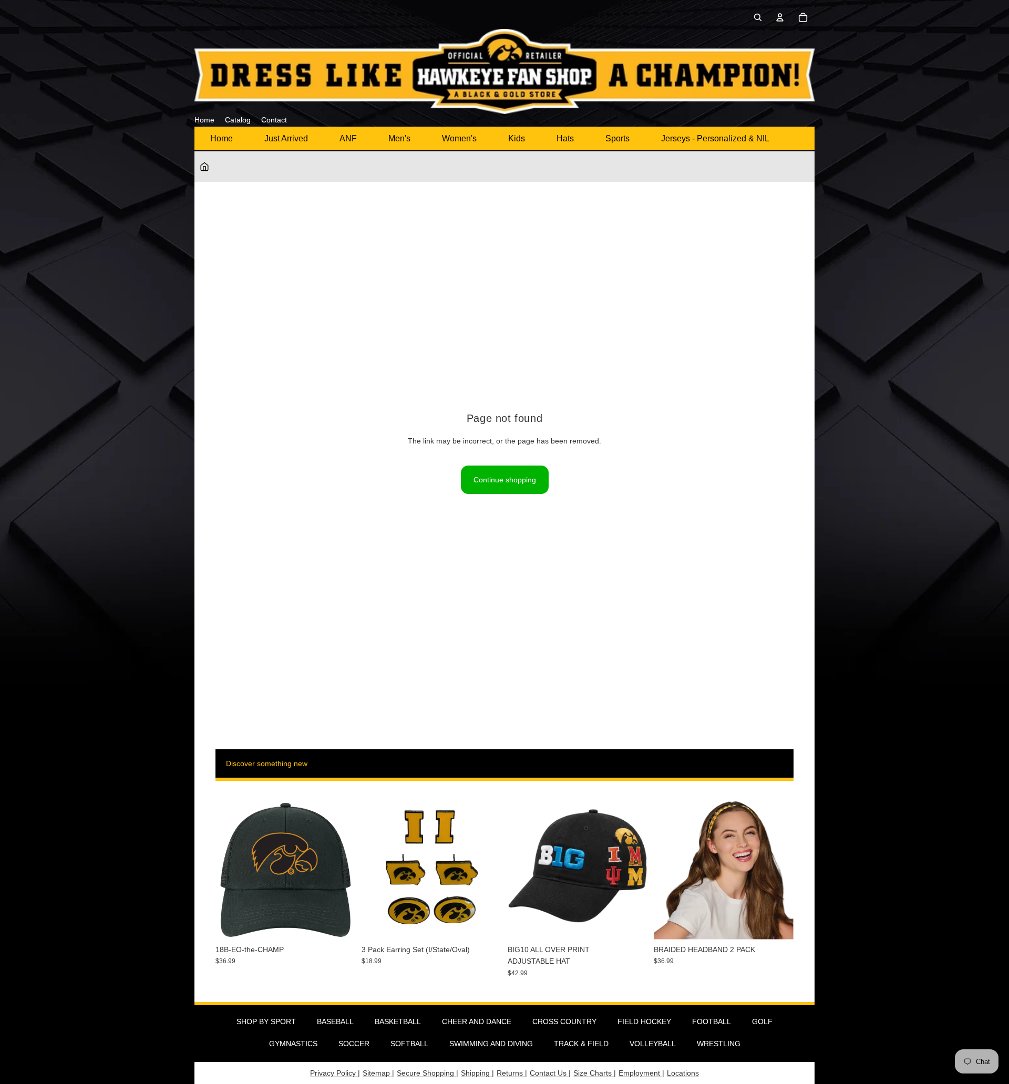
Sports (617, 138)
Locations (683, 1073)
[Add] (339, 923)
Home (221, 138)
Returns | (512, 1073)
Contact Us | (550, 1073)
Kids (516, 138)
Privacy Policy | (335, 1073)
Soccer (353, 1043)
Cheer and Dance (476, 1021)
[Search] (757, 17)
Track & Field (581, 1043)
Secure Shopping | (427, 1073)
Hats (565, 138)
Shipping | (477, 1073)
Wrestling (718, 1043)
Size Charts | (594, 1073)
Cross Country (564, 1021)
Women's (459, 138)
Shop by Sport (266, 1021)
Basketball (398, 1021)
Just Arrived (286, 138)
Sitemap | (378, 1073)
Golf (762, 1021)
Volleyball (653, 1043)
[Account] (779, 17)
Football (711, 1021)
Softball (409, 1043)
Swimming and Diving (491, 1043)
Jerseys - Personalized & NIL (715, 138)
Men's (399, 138)
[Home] (204, 166)
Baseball (335, 1021)
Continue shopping (504, 480)
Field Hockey (644, 1021)
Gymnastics (293, 1043)
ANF (348, 138)
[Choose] (631, 923)
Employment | (641, 1073)
